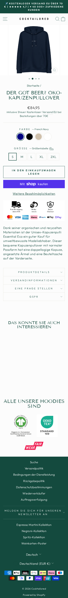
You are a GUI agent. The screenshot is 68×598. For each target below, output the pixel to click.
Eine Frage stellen (34, 288)
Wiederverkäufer (33, 493)
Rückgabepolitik (34, 481)
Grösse (31, 148)
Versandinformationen (34, 280)
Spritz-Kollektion (34, 537)
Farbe (34, 129)
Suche (34, 462)
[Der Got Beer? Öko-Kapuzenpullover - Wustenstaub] (17, 381)
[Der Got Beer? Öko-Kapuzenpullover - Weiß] (21, 381)
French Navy (20, 136)
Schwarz (29, 136)
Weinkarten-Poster (33, 543)
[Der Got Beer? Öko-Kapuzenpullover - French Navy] (8, 381)
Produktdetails (34, 272)
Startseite (33, 85)
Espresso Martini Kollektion (33, 525)
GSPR (34, 296)
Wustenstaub (38, 136)
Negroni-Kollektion (34, 531)
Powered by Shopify (34, 594)
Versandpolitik (34, 468)
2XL (53, 157)
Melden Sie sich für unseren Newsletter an (33, 512)
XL (41, 157)
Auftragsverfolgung (34, 499)
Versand (47, 112)
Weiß (47, 136)
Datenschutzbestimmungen (34, 487)
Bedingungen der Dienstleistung (34, 474)
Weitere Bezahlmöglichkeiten (34, 194)
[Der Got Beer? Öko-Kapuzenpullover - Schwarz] (12, 381)
